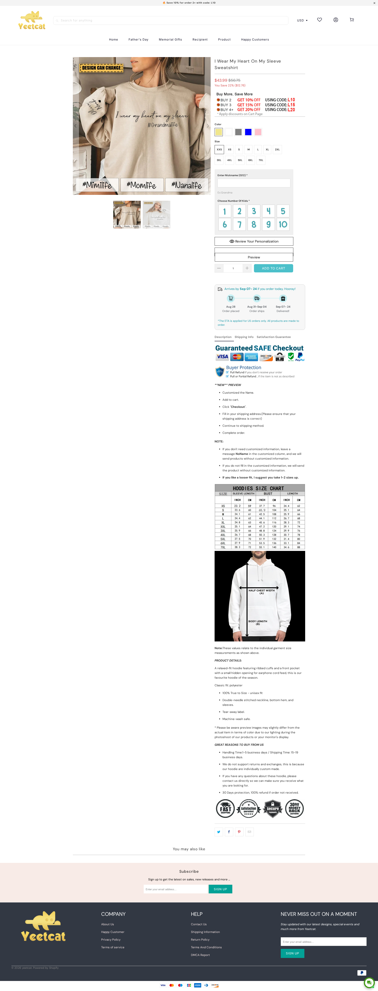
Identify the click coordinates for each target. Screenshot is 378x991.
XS (229, 149)
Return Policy (200, 940)
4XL (229, 160)
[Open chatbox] (369, 982)
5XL (240, 160)
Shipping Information (205, 932)
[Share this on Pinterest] (239, 832)
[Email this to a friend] (249, 832)
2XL (277, 149)
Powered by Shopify (46, 968)
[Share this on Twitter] (219, 832)
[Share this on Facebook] (229, 832)
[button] (200, 39)
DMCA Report (200, 955)
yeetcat (27, 968)
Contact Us (199, 924)
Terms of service (112, 947)
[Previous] (76, 126)
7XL (261, 160)
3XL (219, 160)
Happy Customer (112, 932)
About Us (107, 924)
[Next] (208, 126)
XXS (219, 149)
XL (267, 149)
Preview (254, 257)
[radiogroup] (254, 217)
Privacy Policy (110, 940)
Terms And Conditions (206, 947)
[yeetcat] (31, 20)
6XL (250, 160)
